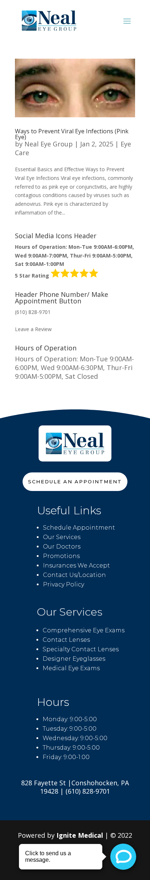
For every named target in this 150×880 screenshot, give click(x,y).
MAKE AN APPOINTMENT (46, 320)
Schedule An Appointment (75, 481)
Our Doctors (61, 546)
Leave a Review (33, 329)
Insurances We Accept (76, 565)
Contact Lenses (66, 639)
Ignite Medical (79, 835)
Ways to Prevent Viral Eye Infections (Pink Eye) (72, 134)
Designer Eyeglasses (74, 658)
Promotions (61, 556)
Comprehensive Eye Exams (84, 630)
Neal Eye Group (48, 144)
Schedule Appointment (79, 527)
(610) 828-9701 (33, 312)
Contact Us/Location (74, 574)
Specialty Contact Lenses (81, 649)
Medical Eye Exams (71, 668)
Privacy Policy (63, 584)
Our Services (61, 537)
